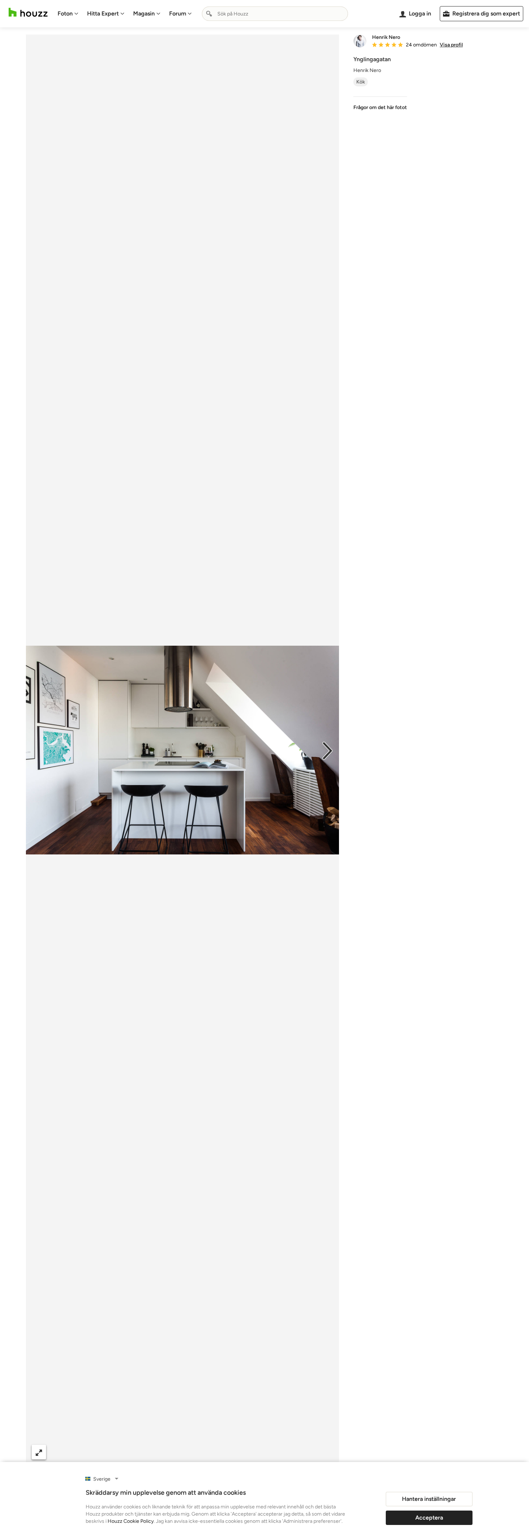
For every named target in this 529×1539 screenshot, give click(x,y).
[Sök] (209, 13)
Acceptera (429, 1517)
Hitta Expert (103, 13)
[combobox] (275, 13)
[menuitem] (68, 13)
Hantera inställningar (429, 1498)
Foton (65, 13)
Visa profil (451, 45)
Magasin (144, 13)
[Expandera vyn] (39, 1452)
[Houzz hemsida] (28, 12)
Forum (177, 13)
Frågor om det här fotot (380, 107)
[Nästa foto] (327, 750)
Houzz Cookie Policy (131, 1521)
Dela (167, 1452)
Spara (204, 1452)
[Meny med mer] (326, 1452)
